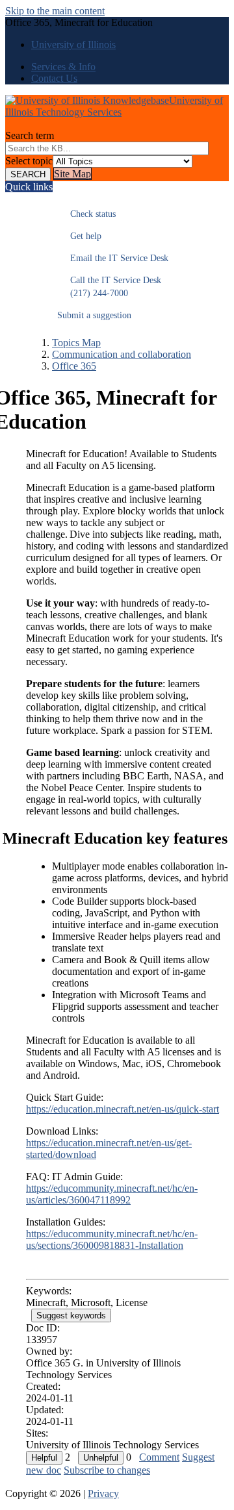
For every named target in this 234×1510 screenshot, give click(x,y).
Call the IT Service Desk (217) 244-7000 (109, 286)
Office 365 (74, 365)
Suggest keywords (71, 1315)
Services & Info (63, 66)
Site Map (72, 173)
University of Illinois (73, 44)
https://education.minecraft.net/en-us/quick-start (122, 1108)
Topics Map (76, 342)
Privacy (103, 1493)
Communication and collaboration (121, 354)
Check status (86, 214)
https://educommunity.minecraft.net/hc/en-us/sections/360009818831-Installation (112, 1239)
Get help (79, 236)
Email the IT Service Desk (112, 258)
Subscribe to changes (107, 1470)
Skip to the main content (55, 10)
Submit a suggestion (94, 315)
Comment (159, 1457)
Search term (29, 135)
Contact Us (54, 78)
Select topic (29, 160)
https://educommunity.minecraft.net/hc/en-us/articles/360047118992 (112, 1194)
